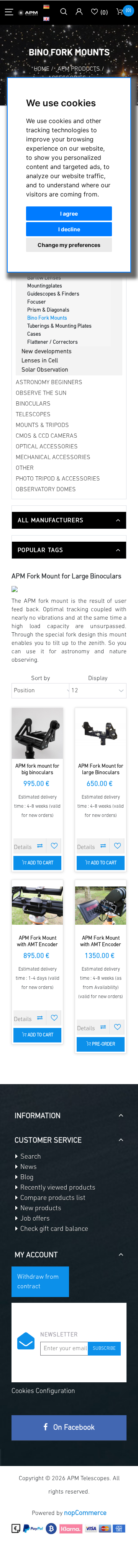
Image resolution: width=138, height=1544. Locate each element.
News (28, 1167)
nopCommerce (85, 1513)
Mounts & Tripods (42, 425)
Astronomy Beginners (49, 383)
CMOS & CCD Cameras (46, 436)
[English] (46, 19)
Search (30, 1157)
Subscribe (104, 1348)
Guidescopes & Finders (53, 294)
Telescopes (33, 415)
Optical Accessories (47, 447)
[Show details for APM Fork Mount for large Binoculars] (100, 733)
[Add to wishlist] (54, 845)
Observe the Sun (41, 393)
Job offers (34, 1219)
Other (25, 468)
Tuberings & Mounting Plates (59, 326)
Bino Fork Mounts (47, 318)
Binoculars (33, 404)
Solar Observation (44, 370)
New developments (46, 352)
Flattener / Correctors (52, 342)
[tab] (69, 520)
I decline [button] (69, 229)
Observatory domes (46, 490)
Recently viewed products (57, 1188)
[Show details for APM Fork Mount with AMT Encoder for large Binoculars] (37, 905)
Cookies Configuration (43, 1391)
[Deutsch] (46, 6)
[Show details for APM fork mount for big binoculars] (37, 733)
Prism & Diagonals (48, 310)
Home (41, 69)
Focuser (36, 302)
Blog (26, 1177)
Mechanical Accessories (53, 458)
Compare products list (52, 1198)
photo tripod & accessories (58, 479)
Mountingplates (44, 286)
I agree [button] (69, 213)
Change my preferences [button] (69, 245)
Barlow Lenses (44, 278)
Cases (34, 334)
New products (40, 1208)
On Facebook (73, 1428)
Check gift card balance (53, 1229)
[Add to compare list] (39, 845)
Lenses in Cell (39, 361)
